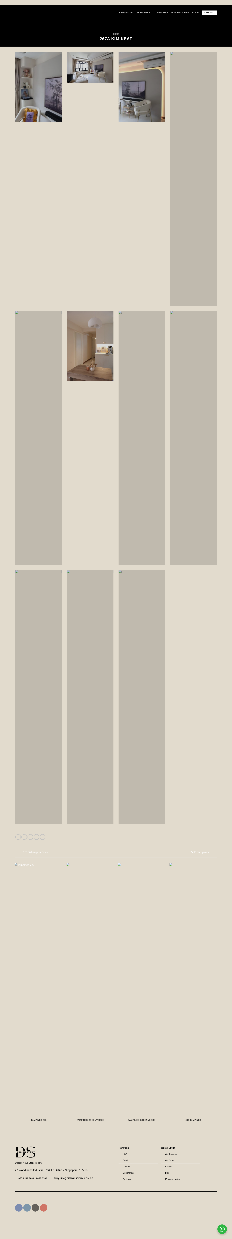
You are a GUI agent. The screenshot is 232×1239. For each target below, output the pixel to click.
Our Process (180, 12)
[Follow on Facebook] (210, 24)
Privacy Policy (172, 1179)
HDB (116, 34)
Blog (195, 12)
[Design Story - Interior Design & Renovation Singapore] (30, 12)
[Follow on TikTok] (35, 1208)
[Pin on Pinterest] (36, 837)
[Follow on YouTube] (44, 1208)
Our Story (126, 12)
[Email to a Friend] (30, 837)
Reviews (162, 12)
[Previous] (14, 996)
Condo (126, 1160)
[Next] (217, 996)
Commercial (128, 1173)
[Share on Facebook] (18, 837)
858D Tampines (199, 852)
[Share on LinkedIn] (42, 837)
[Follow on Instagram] (214, 24)
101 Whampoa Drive (35, 852)
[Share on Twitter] (24, 837)
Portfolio (144, 12)
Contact (209, 12)
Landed (126, 1166)
